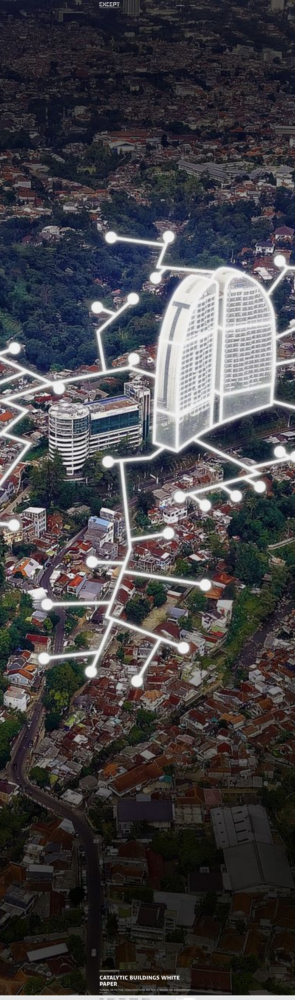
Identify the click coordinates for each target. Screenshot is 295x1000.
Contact (193, 5)
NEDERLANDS (180, 5)
